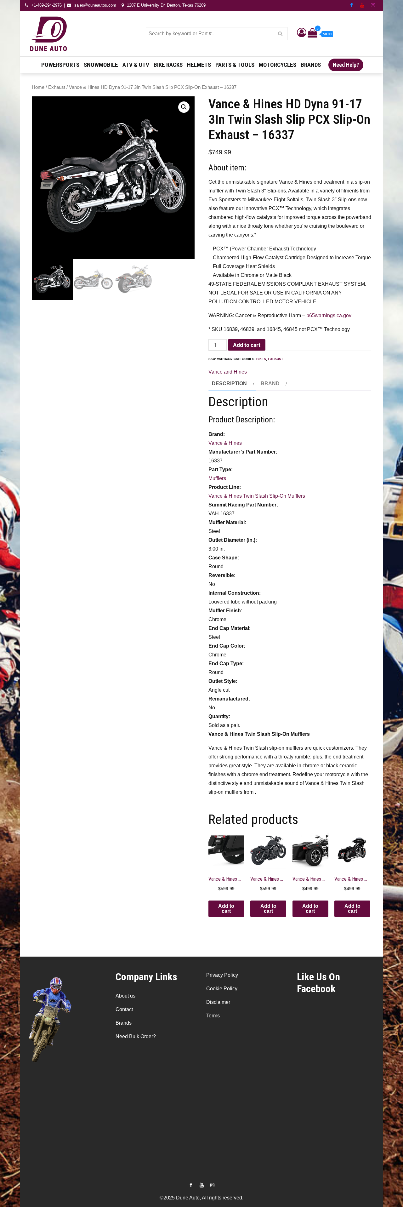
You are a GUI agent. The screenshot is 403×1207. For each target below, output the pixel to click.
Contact (124, 1009)
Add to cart (246, 345)
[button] (184, 107)
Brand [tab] (270, 383)
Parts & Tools (234, 64)
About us (125, 995)
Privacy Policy (222, 975)
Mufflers (217, 478)
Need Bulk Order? (136, 1036)
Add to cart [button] (226, 908)
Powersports (60, 64)
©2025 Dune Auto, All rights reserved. (201, 1197)
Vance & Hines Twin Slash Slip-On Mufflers (256, 496)
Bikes (261, 359)
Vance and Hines (227, 372)
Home (38, 87)
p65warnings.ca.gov (328, 315)
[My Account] (301, 34)
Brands (311, 64)
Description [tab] (229, 383)
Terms (213, 1015)
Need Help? (346, 64)
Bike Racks (168, 64)
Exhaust (56, 87)
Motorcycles (277, 64)
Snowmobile (101, 64)
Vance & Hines (225, 443)
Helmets (199, 64)
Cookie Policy (221, 988)
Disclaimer (218, 1002)
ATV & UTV (135, 64)
